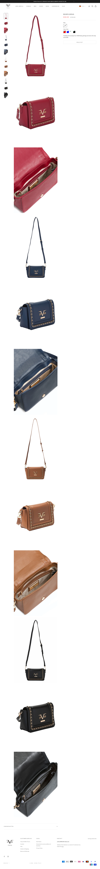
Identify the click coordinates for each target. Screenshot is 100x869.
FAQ (21, 846)
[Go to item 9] (6, 74)
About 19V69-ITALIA (25, 841)
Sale (63, 6)
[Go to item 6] (6, 52)
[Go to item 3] (6, 30)
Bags (47, 6)
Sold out (80, 42)
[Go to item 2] (6, 23)
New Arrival (19, 6)
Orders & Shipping (24, 849)
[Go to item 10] (6, 81)
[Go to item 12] (6, 95)
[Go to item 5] (6, 45)
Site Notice (38, 841)
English (6, 863)
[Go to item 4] (6, 38)
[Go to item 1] (6, 16)
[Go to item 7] (6, 59)
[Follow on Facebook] (4, 856)
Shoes (41, 6)
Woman (28, 6)
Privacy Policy (39, 848)
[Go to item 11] (6, 88)
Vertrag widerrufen (92, 838)
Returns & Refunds (24, 851)
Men (35, 6)
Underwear (55, 6)
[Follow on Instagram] (8, 856)
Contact (22, 844)
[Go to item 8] (6, 67)
